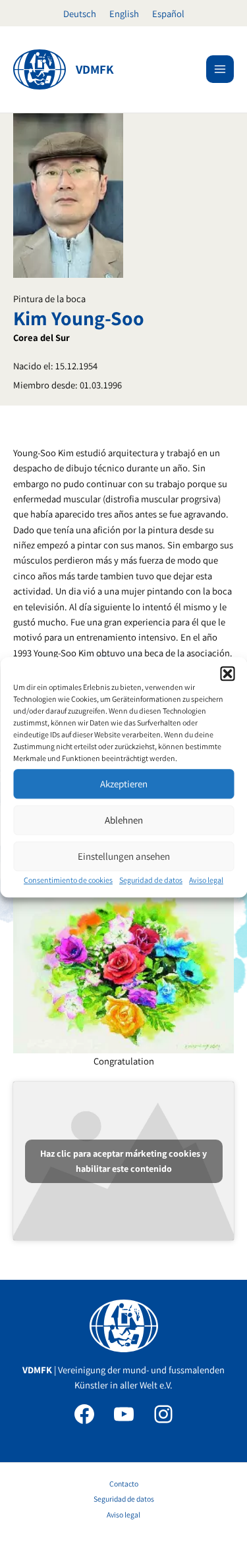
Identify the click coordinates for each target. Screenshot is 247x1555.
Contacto (123, 1484)
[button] (227, 673)
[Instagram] (163, 1414)
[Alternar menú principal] (220, 69)
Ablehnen (124, 820)
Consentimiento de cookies (68, 880)
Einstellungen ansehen (124, 856)
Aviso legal (206, 880)
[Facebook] (84, 1414)
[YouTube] (124, 1414)
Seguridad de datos (150, 880)
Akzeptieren (124, 784)
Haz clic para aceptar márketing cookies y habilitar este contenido (123, 1160)
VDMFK (95, 69)
